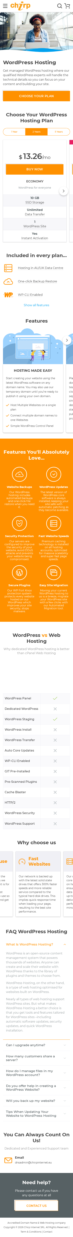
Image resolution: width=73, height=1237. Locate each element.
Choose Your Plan (36, 96)
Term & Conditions (31, 1231)
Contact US (36, 1206)
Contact (47, 1231)
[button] (63, 191)
